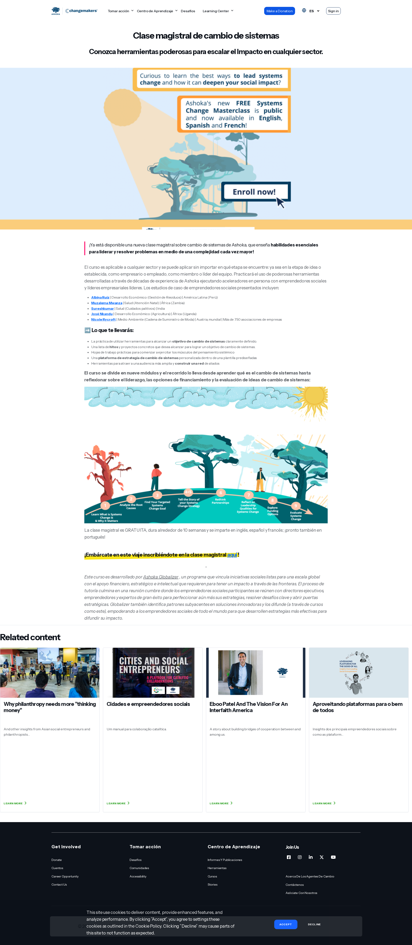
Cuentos (57, 868)
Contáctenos (294, 885)
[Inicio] (74, 11)
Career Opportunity (65, 876)
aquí (232, 555)
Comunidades (139, 868)
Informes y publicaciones (225, 860)
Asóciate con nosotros (301, 893)
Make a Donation (280, 11)
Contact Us (59, 884)
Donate (57, 860)
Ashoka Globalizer (161, 577)
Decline (314, 924)
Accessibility (138, 876)
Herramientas (217, 868)
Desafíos (188, 11)
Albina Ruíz (100, 297)
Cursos (212, 876)
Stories (212, 884)
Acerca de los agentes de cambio (310, 876)
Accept (285, 924)
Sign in (333, 11)
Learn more (13, 803)
